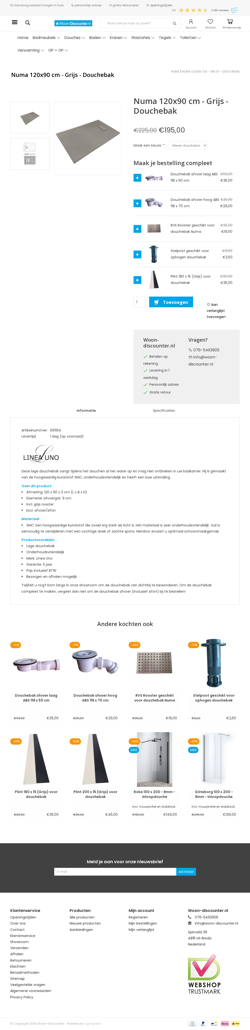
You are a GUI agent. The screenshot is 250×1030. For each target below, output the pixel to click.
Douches (72, 37)
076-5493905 (205, 350)
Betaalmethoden (24, 972)
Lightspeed (92, 1023)
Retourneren (20, 960)
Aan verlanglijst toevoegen (216, 310)
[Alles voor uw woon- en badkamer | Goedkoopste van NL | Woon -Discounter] (73, 23)
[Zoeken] (174, 23)
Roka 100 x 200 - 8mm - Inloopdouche (154, 794)
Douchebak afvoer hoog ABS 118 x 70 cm (95, 698)
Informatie (86, 410)
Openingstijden (23, 917)
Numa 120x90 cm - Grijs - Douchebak (211, 71)
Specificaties (164, 410)
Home (23, 37)
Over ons (18, 923)
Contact (17, 929)
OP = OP (55, 50)
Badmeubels (44, 37)
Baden (95, 37)
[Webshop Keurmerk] (214, 974)
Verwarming (29, 50)
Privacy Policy (21, 997)
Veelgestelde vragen (27, 984)
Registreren (138, 917)
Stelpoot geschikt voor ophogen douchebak (214, 698)
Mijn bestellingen (143, 923)
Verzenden (19, 948)
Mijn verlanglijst (141, 929)
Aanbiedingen (81, 929)
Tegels (165, 37)
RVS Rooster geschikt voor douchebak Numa (154, 698)
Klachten (17, 966)
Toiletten (188, 37)
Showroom (19, 941)
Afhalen (16, 954)
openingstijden (160, 5)
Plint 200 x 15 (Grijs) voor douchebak (95, 794)
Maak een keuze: (149, 145)
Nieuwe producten (85, 923)
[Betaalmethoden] (192, 1023)
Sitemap (17, 978)
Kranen (116, 37)
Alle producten (82, 917)
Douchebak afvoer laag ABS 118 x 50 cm (36, 698)
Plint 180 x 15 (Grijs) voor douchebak (36, 794)
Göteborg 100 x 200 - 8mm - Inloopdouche (214, 794)
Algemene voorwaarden (30, 990)
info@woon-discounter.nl (216, 923)
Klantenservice (22, 935)
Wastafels (140, 37)
